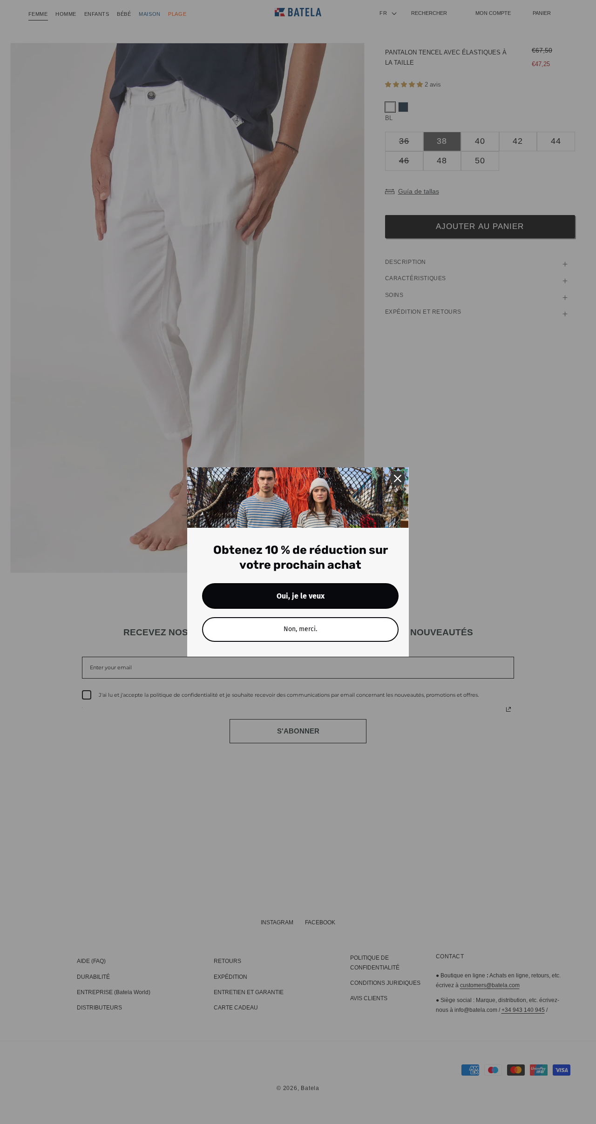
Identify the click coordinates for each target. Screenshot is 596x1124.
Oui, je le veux (301, 596)
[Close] (397, 478)
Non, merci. (300, 629)
